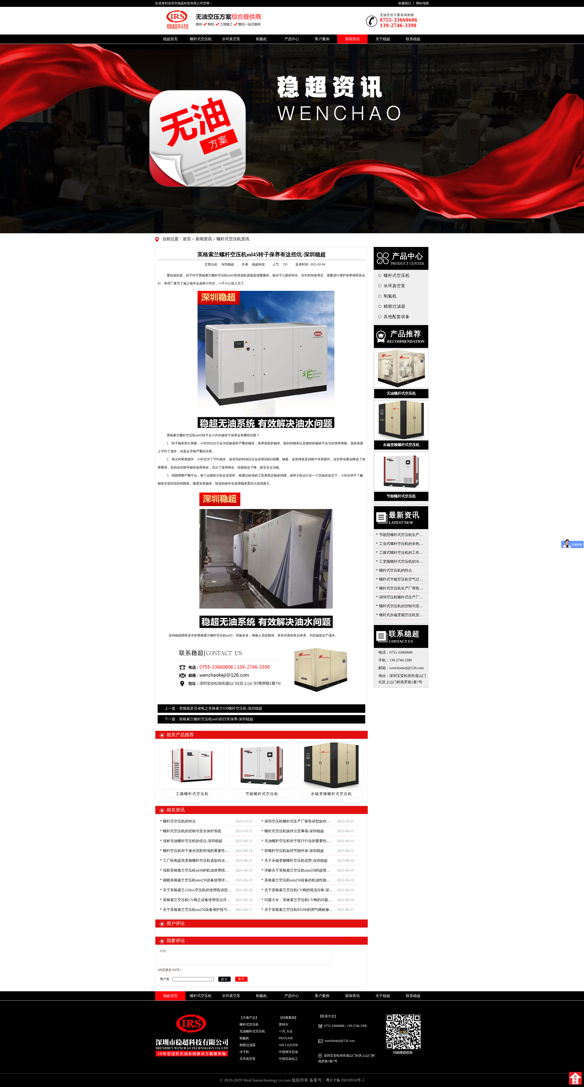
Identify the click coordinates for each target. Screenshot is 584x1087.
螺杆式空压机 (249, 1024)
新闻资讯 (203, 239)
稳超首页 (170, 39)
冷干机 (244, 1052)
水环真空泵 (248, 1058)
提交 (224, 979)
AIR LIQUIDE (288, 1045)
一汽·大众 (286, 1031)
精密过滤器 (248, 1045)
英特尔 (283, 1024)
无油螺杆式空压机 (252, 1031)
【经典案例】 (288, 1017)
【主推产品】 (249, 1017)
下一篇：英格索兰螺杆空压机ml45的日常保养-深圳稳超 (208, 719)
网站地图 (422, 3)
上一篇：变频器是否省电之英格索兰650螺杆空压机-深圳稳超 (213, 708)
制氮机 (244, 1038)
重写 (241, 979)
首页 (187, 239)
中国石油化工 (288, 1058)
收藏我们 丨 (407, 3)
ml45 (216, 275)
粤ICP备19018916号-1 (345, 1080)
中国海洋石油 (288, 1052)
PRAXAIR (286, 1038)
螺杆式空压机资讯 (232, 239)
